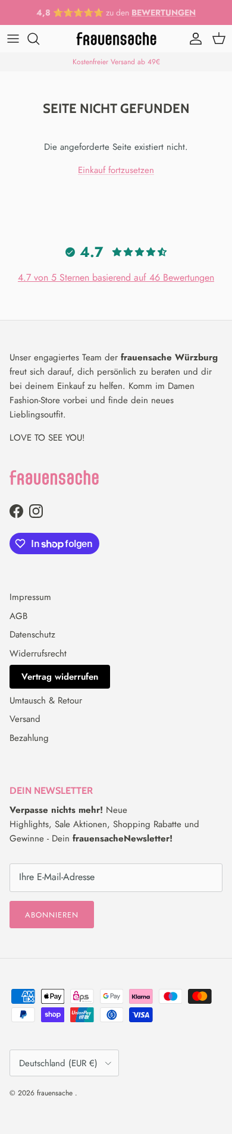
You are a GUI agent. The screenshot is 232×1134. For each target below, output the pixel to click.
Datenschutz (32, 634)
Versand (25, 718)
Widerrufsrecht (38, 653)
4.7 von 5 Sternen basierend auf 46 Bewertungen (116, 277)
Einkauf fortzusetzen (116, 170)
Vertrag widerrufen (59, 676)
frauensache (56, 1093)
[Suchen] (39, 39)
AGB (18, 616)
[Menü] (13, 39)
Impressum (30, 597)
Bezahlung (29, 738)
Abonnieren (52, 915)
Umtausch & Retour (46, 700)
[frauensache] (116, 38)
